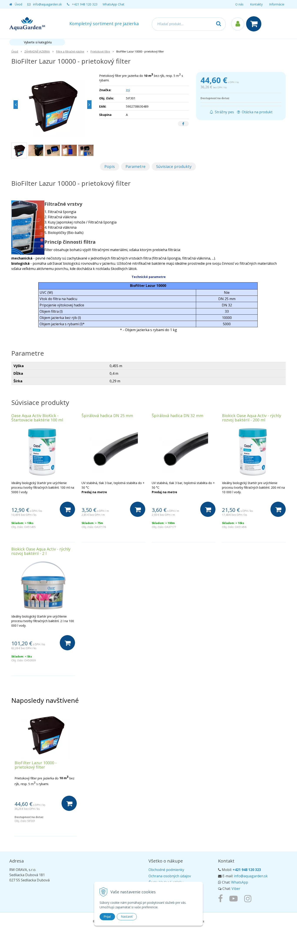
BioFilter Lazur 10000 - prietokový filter (36, 765)
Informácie (276, 4)
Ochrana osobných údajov (169, 876)
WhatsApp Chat (113, 4)
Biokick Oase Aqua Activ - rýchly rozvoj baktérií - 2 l (40, 551)
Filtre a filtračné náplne (70, 51)
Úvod (18, 4)
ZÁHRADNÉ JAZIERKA (37, 51)
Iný (128, 90)
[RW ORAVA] (221, 898)
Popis (109, 166)
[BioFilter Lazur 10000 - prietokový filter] (52, 104)
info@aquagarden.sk (47, 4)
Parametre (135, 166)
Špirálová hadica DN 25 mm (107, 415)
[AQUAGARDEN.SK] (249, 898)
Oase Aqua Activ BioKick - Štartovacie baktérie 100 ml (37, 417)
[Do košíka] (67, 509)
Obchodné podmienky (166, 869)
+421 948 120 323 (84, 4)
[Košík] (255, 23)
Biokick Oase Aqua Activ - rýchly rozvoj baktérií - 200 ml (251, 417)
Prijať (107, 916)
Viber (236, 888)
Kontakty (256, 4)
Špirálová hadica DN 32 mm (177, 415)
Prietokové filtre (100, 51)
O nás (239, 4)
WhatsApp (239, 882)
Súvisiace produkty (174, 166)
